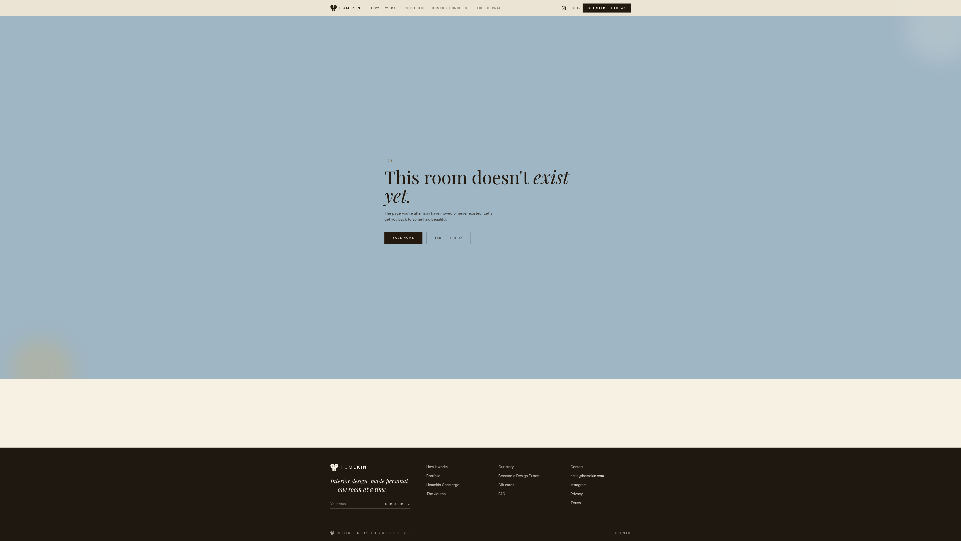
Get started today (607, 8)
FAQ (502, 494)
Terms (576, 503)
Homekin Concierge (451, 8)
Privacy (577, 494)
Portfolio (415, 8)
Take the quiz (449, 238)
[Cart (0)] (564, 8)
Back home (403, 237)
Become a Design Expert (519, 476)
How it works (437, 467)
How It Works (384, 8)
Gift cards (506, 485)
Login (575, 8)
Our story (506, 467)
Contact (577, 467)
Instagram (578, 485)
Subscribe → (397, 504)
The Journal (489, 8)
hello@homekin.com (587, 476)
